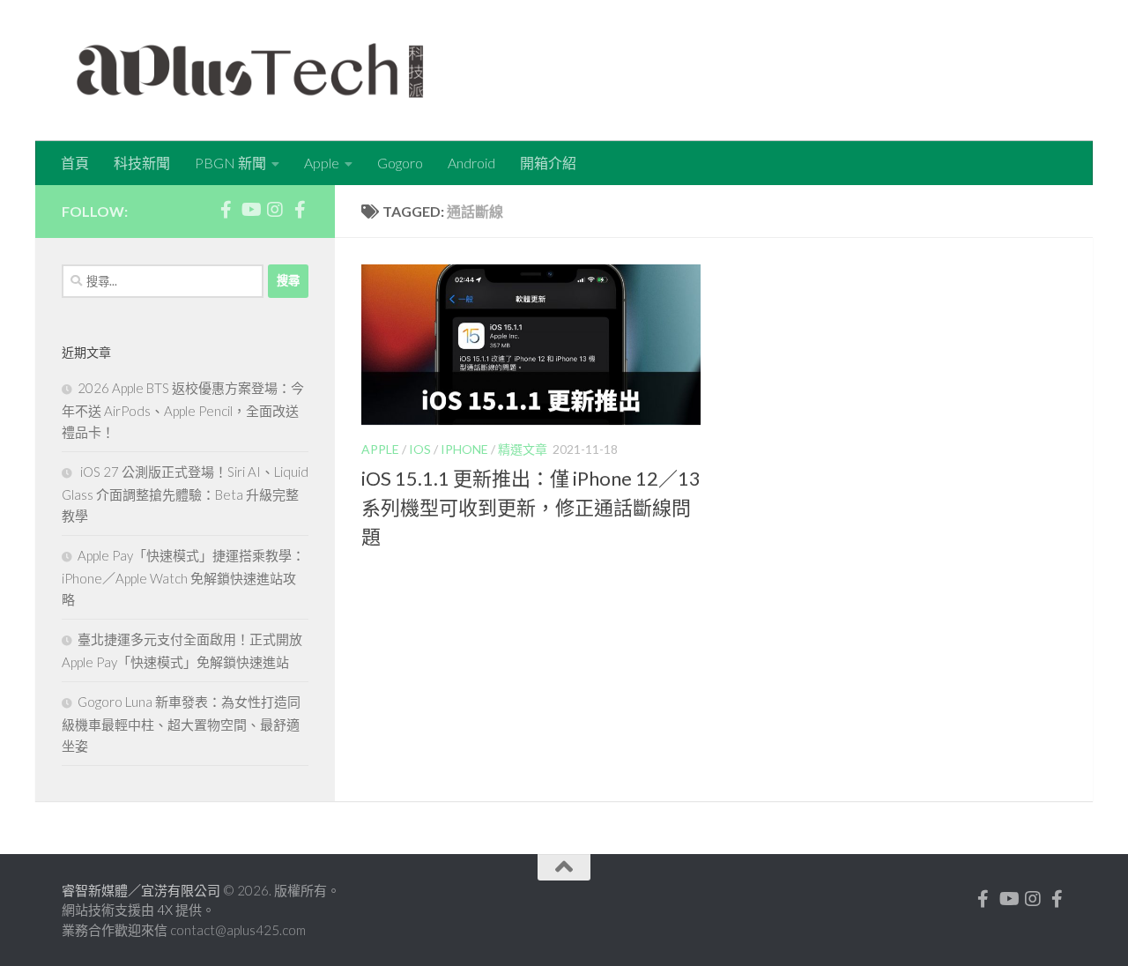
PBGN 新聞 (230, 162)
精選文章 (522, 449)
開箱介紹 (548, 162)
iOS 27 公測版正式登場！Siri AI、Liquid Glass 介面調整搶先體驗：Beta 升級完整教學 (185, 494)
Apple (321, 162)
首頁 (75, 162)
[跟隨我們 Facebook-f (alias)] (225, 210)
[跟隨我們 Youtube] (250, 210)
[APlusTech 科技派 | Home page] (250, 70)
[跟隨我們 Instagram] (275, 210)
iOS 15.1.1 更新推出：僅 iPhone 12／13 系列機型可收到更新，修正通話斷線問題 (531, 507)
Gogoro (400, 162)
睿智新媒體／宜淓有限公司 (142, 890)
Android (471, 162)
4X (166, 910)
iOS (420, 449)
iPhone (464, 449)
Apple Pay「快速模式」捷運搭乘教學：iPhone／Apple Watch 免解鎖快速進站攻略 (183, 577)
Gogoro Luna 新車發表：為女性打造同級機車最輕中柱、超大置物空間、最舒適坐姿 (181, 724)
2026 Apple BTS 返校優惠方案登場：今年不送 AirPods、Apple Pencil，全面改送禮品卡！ (183, 410)
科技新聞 (142, 162)
